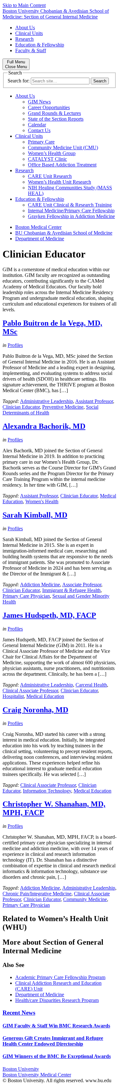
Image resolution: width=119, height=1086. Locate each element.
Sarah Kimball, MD (35, 515)
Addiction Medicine (40, 584)
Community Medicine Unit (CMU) (63, 147)
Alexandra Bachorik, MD (44, 426)
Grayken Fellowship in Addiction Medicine (71, 216)
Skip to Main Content (24, 5)
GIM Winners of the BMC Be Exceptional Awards (57, 1056)
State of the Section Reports (55, 119)
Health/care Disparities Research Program (57, 1000)
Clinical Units (29, 33)
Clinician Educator (21, 407)
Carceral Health (91, 685)
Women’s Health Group (52, 153)
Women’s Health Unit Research (59, 182)
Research (24, 39)
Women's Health (41, 501)
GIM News (39, 101)
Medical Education (45, 696)
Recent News (19, 1012)
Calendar (37, 124)
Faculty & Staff (30, 50)
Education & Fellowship (39, 44)
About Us (25, 27)
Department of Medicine (39, 238)
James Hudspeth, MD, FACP (49, 615)
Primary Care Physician (26, 596)
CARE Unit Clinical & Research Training (70, 205)
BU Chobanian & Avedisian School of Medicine (63, 233)
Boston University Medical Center (37, 1074)
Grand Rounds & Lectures (54, 113)
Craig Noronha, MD (35, 710)
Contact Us (39, 130)
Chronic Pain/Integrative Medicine (37, 893)
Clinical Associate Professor (30, 690)
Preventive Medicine (62, 407)
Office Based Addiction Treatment (62, 164)
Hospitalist (13, 696)
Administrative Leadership (46, 401)
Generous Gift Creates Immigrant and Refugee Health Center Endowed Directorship (53, 1041)
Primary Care (41, 142)
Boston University (21, 1069)
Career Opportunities (49, 107)
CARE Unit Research (50, 176)
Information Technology (47, 790)
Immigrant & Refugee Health (71, 590)
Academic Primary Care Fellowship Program (60, 977)
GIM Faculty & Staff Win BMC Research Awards (56, 1025)
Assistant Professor (94, 401)
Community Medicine (85, 899)
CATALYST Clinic (47, 159)
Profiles (15, 345)
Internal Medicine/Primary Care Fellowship (71, 210)
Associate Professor (81, 584)
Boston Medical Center (38, 227)
